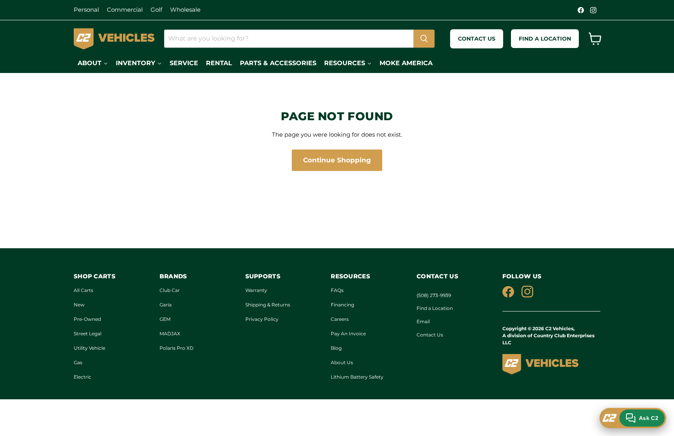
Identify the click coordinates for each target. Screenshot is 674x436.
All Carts (83, 290)
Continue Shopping (337, 160)
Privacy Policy (261, 319)
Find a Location (435, 308)
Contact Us (430, 335)
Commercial (125, 9)
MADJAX (170, 333)
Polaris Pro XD (176, 348)
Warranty (256, 290)
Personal (86, 9)
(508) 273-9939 (434, 295)
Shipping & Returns (267, 305)
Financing (342, 305)
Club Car (170, 290)
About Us (342, 362)
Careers (340, 319)
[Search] (424, 39)
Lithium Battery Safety (357, 377)
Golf (156, 9)
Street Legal (87, 333)
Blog (336, 348)
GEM (165, 319)
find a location (545, 38)
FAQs (337, 290)
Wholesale (185, 9)
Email (423, 321)
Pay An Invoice (348, 333)
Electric (82, 377)
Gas (78, 362)
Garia (166, 305)
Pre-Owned (87, 319)
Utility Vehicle (89, 348)
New (79, 305)
